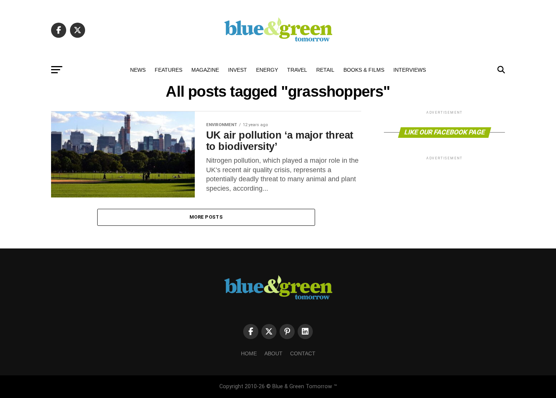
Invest (237, 70)
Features (168, 70)
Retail (325, 70)
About (273, 353)
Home (249, 353)
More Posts (206, 217)
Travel (297, 70)
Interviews (409, 70)
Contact (302, 353)
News (138, 70)
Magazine (205, 70)
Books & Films (363, 70)
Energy (267, 70)
